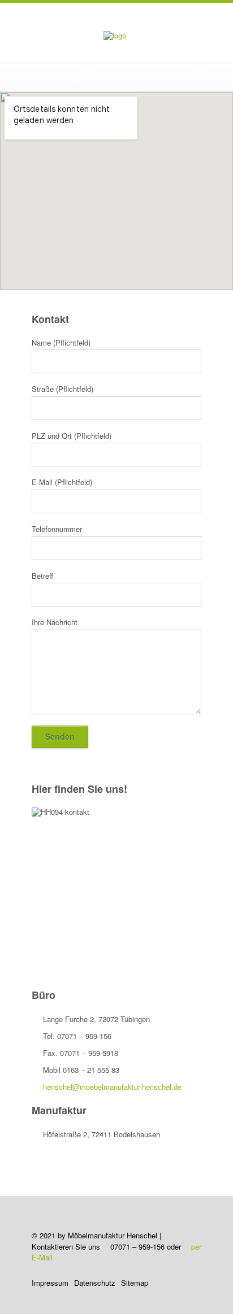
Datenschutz (94, 1282)
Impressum (50, 1282)
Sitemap (134, 1282)
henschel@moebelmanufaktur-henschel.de (112, 1086)
